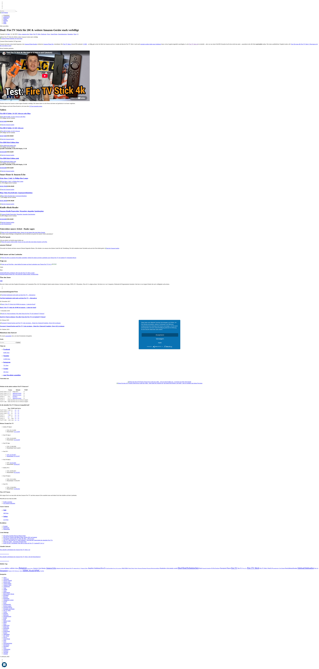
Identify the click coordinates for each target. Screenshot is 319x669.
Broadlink (6, 595)
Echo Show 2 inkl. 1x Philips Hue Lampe (14, 178)
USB (13, 570)
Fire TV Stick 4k (193, 44)
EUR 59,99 (3, 121)
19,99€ (85, 44)
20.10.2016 (13, 463)
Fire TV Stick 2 (67, 44)
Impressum (6, 527)
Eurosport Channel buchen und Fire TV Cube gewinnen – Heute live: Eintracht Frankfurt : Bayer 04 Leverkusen (32, 326)
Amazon (22, 568)
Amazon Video (84, 568)
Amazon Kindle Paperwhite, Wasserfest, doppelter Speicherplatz (22, 211)
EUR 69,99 (3, 219)
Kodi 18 (270, 568)
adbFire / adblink (10, 568)
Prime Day (6, 627)
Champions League (8, 600)
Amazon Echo (51, 568)
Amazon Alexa (30, 568)
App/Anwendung (109, 568)
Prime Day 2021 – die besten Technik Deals (14, 541)
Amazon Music (7, 583)
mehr (160, 343)
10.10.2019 (17, 440)
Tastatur (10, 570)
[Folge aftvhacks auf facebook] (52, 264)
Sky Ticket (6, 636)
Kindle (5, 618)
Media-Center (7, 621)
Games (5, 19)
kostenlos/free (276, 568)
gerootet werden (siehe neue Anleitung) (150, 44)
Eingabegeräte (7, 604)
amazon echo (25, 34)
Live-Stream (282, 568)
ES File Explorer (215, 568)
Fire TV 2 (240, 568)
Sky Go (316, 568)
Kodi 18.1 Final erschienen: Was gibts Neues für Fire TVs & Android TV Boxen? (23, 317)
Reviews (5, 630)
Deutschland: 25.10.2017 (13, 456)
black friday (125, 568)
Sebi (8, 34)
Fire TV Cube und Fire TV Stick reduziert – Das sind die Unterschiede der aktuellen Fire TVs (28, 540)
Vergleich (5, 650)
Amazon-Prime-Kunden (31, 44)
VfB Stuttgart (16, 570)
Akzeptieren (160, 335)
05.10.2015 (17, 472)
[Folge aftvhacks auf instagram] (54, 264)
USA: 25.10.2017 (11, 454)
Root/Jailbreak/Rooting (291, 568)
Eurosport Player (225, 568)
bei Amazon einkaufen (9, 503)
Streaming (70, 34)
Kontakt (5, 526)
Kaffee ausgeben (7, 502)
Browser (5, 597)
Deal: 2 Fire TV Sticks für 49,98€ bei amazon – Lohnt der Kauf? (18, 307)
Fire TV (234, 568)
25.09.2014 (17, 489)
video (21, 570)
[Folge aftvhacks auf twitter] (55, 264)
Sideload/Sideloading (306, 568)
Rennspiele (6, 628)
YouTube (42, 570)
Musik (5, 622)
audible (5, 589)
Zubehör (5, 653)
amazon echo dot (60, 568)
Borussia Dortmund (142, 568)
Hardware (6, 18)
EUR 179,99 (3, 186)
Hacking (5, 20)
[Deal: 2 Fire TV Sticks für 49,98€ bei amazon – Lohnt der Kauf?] (17, 304)
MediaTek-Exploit (17, 393)
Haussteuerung (7, 616)
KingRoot (15, 396)
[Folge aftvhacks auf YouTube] (26, 264)
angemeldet (8, 336)
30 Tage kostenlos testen (35, 106)
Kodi (4, 619)
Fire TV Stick (36, 34)
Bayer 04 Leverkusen (117, 568)
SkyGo (5, 637)
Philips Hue (6, 625)
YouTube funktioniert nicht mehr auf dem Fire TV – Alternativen (18, 298)
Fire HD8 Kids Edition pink (9, 158)
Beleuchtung (6, 592)
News (48, 34)
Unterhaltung (6, 649)
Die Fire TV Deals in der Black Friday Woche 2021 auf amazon (20, 537)
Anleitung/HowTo (100, 568)
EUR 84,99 (3, 152)
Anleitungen (6, 16)
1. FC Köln (2, 568)
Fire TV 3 (245, 568)
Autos (4, 591)
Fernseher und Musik (8, 609)
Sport (4, 640)
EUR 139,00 (3, 200)
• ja (15, 410)
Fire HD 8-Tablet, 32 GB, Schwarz (11, 128)
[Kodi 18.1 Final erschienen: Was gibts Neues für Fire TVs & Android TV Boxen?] (22, 313)
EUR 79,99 (3, 136)
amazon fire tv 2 (77, 568)
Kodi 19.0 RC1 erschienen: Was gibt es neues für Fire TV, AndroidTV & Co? (23, 543)
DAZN (5, 601)
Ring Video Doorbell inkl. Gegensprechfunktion (16, 193)
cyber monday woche (171, 568)
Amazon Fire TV (69, 568)
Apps (4, 22)
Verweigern (160, 339)
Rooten (5, 633)
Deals (4, 23)
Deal (180, 568)
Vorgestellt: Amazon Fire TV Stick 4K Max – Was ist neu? (18, 538)
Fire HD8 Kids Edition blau (9, 142)
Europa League (7, 606)
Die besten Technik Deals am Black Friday (14, 535)
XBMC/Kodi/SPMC (31, 570)
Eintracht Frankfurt (206, 568)
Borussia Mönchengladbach (153, 568)
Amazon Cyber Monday (39, 568)
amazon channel (7, 580)
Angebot (91, 568)
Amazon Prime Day (48, 44)
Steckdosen (6, 644)
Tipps (74, 34)
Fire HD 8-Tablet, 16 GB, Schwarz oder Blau (15, 113)
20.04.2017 (17, 464)
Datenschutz (6, 529)
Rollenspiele (6, 631)
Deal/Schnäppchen (190, 568)
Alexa (19, 34)
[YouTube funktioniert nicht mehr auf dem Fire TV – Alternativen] (17, 295)
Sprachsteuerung (62, 34)
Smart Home (54, 34)
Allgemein (6, 579)
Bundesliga (163, 568)
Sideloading (6, 634)
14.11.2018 (17, 431)
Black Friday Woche (133, 568)
